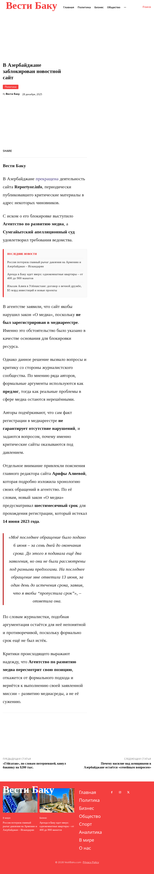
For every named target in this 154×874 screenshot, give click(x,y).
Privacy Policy (91, 862)
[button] (147, 7)
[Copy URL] (64, 150)
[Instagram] (120, 792)
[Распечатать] (73, 150)
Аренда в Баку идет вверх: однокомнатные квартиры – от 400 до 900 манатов (57, 826)
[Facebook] (36, 150)
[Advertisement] (109, 100)
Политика (10, 87)
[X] (46, 150)
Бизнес (43, 818)
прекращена (47, 178)
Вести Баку (13, 94)
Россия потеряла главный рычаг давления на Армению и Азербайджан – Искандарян (20, 826)
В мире (6, 818)
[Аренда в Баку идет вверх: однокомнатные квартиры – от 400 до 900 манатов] (57, 800)
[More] (83, 150)
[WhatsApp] (55, 150)
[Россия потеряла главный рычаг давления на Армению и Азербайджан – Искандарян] (20, 800)
